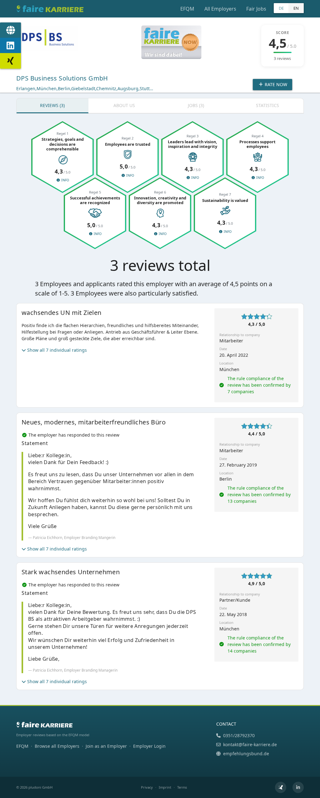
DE (281, 8)
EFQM (187, 8)
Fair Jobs (256, 8)
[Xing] (10, 61)
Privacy (147, 787)
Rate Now (275, 84)
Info (64, 180)
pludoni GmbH (40, 787)
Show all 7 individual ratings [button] (57, 350)
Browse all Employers (57, 746)
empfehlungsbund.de (246, 753)
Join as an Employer (106, 746)
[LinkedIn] (10, 45)
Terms (182, 787)
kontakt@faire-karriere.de (250, 744)
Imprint (165, 787)
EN (296, 8)
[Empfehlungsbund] (280, 787)
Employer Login (149, 746)
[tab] (52, 105)
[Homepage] (10, 30)
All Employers (220, 8)
